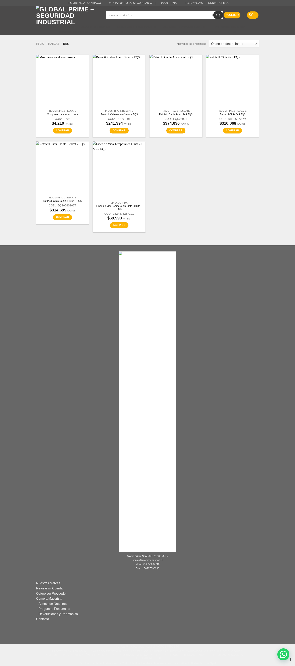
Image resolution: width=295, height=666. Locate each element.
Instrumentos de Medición (229, 27)
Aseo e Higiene (211, 32)
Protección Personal (60, 27)
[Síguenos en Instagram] (257, 3)
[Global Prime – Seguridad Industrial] (68, 15)
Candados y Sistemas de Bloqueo (184, 27)
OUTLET (231, 32)
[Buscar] (218, 15)
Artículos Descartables (182, 32)
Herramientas (151, 32)
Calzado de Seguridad (95, 27)
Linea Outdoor (126, 32)
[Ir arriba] (145, 660)
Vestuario (103, 32)
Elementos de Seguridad (74, 32)
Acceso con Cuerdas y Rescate (136, 27)
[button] (232, 15)
